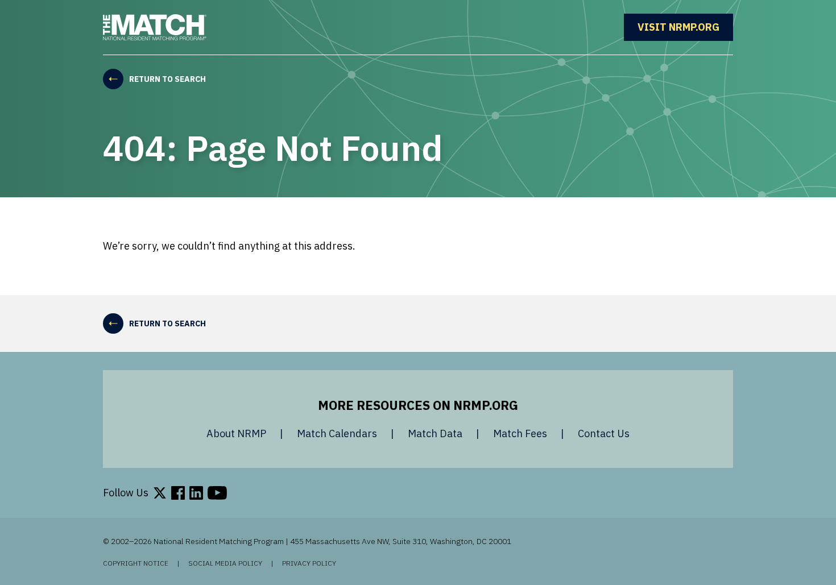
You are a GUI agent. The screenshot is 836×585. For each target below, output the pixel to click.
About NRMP (236, 433)
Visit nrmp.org (685, 27)
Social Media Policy (225, 563)
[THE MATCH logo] (154, 27)
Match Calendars (337, 433)
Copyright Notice (135, 563)
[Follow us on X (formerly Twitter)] (160, 493)
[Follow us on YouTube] (217, 493)
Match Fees (520, 433)
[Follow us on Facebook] (178, 493)
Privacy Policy (309, 563)
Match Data (435, 433)
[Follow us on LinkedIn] (196, 493)
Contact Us (604, 433)
